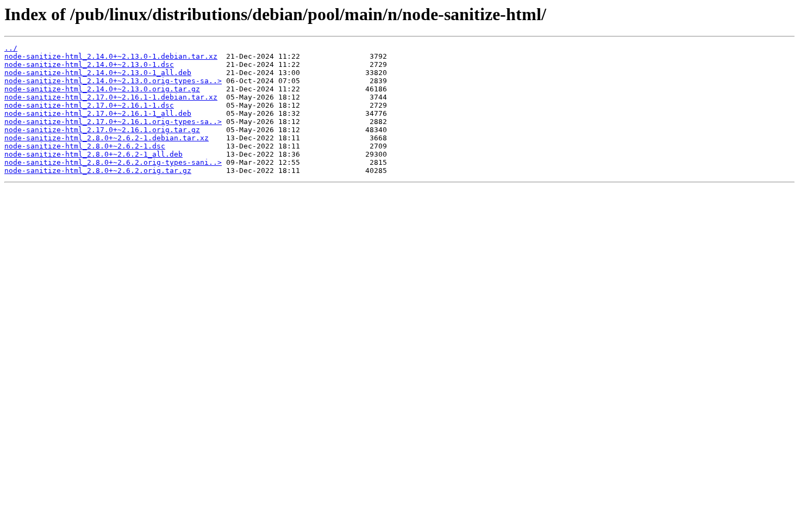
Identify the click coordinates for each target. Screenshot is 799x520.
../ (10, 48)
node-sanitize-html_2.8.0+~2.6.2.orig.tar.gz (97, 170)
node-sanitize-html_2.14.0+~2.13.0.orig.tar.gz (102, 89)
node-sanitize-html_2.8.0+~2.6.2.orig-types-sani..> (113, 162)
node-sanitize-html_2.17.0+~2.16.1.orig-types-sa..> (113, 121)
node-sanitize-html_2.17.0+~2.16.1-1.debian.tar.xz (110, 97)
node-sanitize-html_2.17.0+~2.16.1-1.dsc (89, 105)
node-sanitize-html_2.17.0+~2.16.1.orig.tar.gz (102, 130)
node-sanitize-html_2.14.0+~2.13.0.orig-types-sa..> (113, 81)
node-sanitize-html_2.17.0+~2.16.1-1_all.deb (97, 113)
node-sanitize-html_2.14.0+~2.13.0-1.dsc (89, 64)
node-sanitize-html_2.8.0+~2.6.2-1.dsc (84, 146)
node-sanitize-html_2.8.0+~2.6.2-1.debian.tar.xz (106, 138)
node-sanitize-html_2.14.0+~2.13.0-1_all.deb (97, 73)
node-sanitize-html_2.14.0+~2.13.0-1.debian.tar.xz (110, 56)
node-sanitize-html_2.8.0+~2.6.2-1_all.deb (93, 154)
